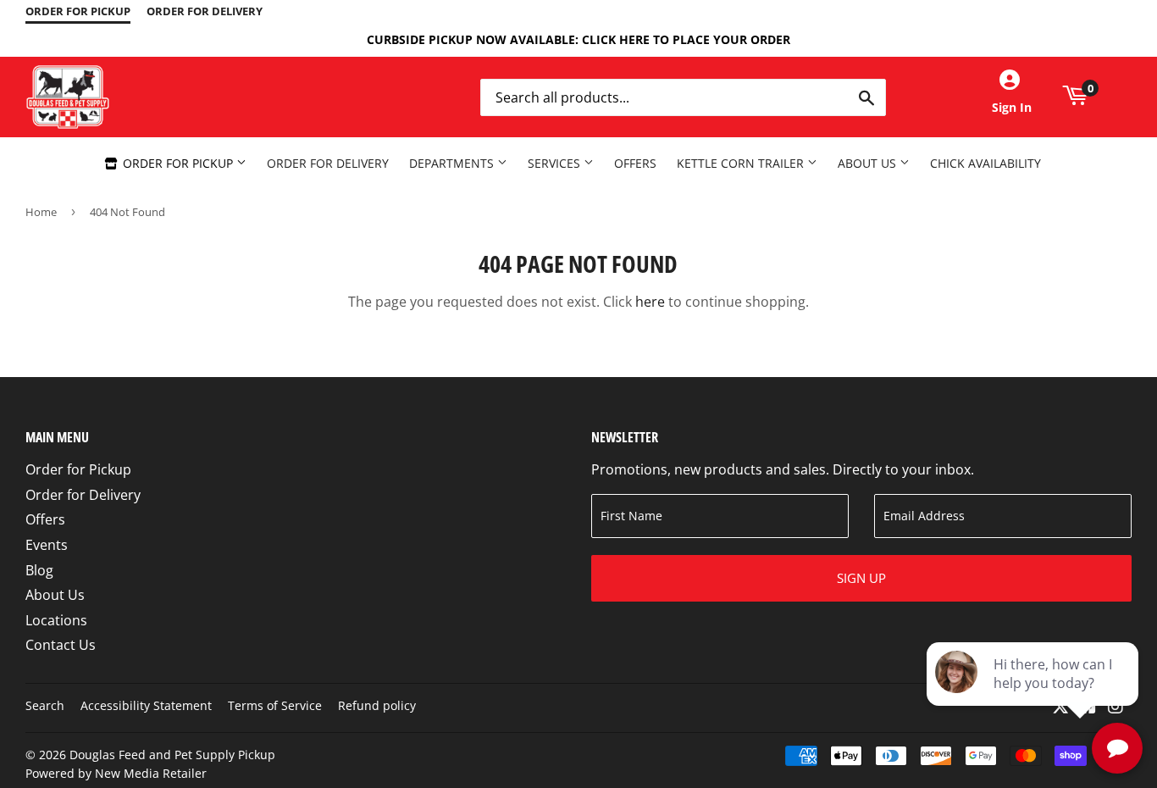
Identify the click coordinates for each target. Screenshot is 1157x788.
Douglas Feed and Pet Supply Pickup (172, 754)
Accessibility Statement (146, 705)
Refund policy (377, 705)
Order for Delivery (328, 163)
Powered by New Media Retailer (116, 773)
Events (46, 545)
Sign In (1012, 107)
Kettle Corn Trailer (742, 163)
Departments (453, 163)
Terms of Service (275, 705)
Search (44, 705)
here (650, 301)
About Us (869, 163)
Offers (635, 163)
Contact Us (60, 644)
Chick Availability (985, 163)
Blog (39, 570)
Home (41, 211)
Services (556, 163)
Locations (56, 620)
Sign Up (861, 577)
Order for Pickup (177, 163)
